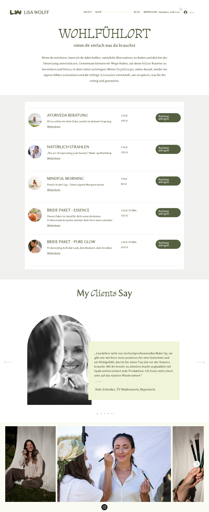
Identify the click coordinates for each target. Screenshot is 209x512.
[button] (168, 117)
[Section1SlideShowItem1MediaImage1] (97, 413)
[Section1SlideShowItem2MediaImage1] (101, 413)
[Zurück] (8, 362)
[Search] (181, 9)
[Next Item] (196, 464)
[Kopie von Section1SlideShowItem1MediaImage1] (108, 413)
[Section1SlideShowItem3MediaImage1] (104, 413)
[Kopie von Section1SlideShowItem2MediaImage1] (112, 413)
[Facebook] (104, 507)
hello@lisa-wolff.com (169, 12)
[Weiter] (200, 362)
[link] (80, 115)
